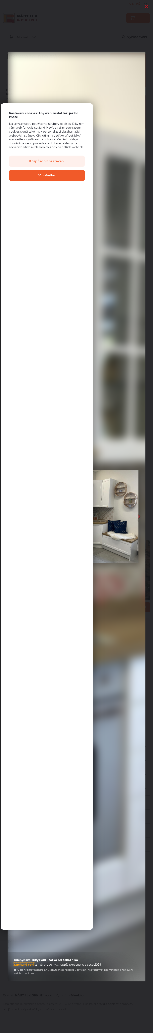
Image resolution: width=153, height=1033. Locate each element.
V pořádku (46, 175)
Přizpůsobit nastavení (46, 161)
